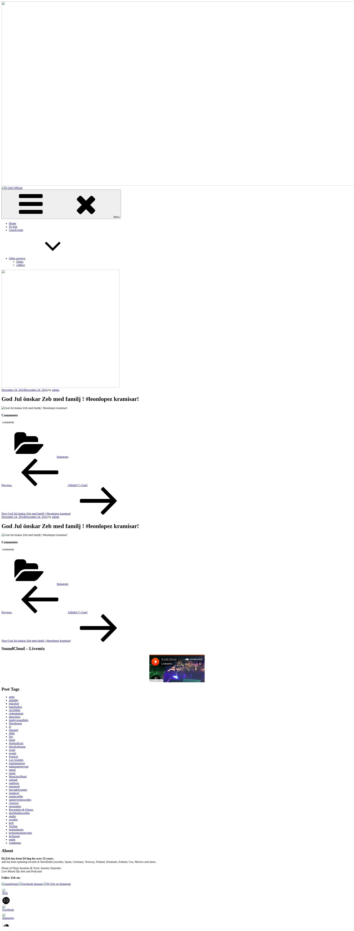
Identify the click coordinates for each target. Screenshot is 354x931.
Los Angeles (16, 759)
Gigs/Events (16, 230)
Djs (11, 736)
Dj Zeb (13, 226)
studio (12, 816)
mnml (12, 769)
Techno (13, 826)
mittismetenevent (18, 766)
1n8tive (20, 265)
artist (11, 696)
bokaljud (14, 703)
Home (12, 223)
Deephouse (15, 723)
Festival (13, 756)
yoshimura (15, 842)
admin (55, 390)
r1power (14, 803)
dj (10, 726)
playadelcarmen (18, 789)
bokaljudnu (15, 706)
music (12, 773)
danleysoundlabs (18, 720)
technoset (14, 836)
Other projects (17, 258)
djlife (12, 733)
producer (14, 793)
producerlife (16, 796)
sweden (13, 819)
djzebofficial (16, 743)
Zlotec (20, 261)
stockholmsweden (19, 813)
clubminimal (16, 713)
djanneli (13, 730)
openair (13, 779)
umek (12, 839)
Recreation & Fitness (21, 809)
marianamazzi (17, 763)
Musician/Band (18, 776)
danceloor (14, 716)
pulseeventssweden (20, 799)
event (12, 750)
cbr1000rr (14, 710)
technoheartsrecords (20, 832)
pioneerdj (14, 786)
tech (11, 823)
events (12, 753)
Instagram (62, 456)
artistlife (13, 700)
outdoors (14, 783)
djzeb (12, 740)
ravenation (15, 806)
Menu (116, 217)
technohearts (16, 829)
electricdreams (17, 746)
